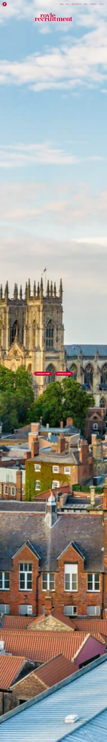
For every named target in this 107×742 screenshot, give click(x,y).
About (67, 4)
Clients (86, 4)
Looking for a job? (64, 373)
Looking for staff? (43, 373)
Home (61, 4)
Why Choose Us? (76, 4)
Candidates (93, 4)
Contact (101, 4)
